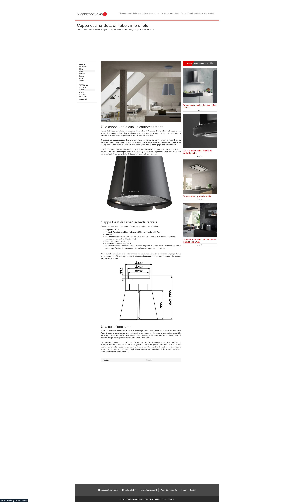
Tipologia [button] (83, 85)
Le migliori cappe (115, 30)
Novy (81, 78)
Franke (82, 76)
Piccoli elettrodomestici (197, 13)
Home (79, 30)
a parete (82, 92)
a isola (81, 90)
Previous (110, 188)
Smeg (81, 80)
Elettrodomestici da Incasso (130, 13)
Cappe (183, 13)
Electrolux (82, 67)
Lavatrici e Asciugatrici (170, 13)
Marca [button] (82, 64)
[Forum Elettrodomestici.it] (200, 63)
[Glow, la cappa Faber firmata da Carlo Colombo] (200, 131)
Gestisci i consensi (21, 500)
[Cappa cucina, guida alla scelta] (200, 176)
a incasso (82, 87)
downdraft (83, 99)
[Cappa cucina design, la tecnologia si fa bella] (200, 85)
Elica (81, 69)
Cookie (171, 499)
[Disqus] (141, 390)
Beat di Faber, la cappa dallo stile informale (138, 30)
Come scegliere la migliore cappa (95, 30)
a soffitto (82, 94)
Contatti (211, 13)
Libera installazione (151, 13)
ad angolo (83, 96)
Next (172, 188)
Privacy (164, 499)
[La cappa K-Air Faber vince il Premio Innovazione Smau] (200, 220)
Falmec (82, 73)
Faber (81, 71)
